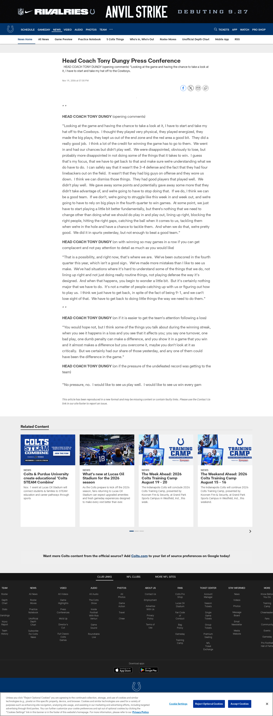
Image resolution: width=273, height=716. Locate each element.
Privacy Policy (140, 712)
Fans (267, 618)
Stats (4, 609)
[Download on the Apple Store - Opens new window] (123, 670)
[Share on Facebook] (183, 90)
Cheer (122, 618)
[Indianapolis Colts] (136, 687)
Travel (122, 612)
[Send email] (198, 90)
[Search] (215, 29)
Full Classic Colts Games (63, 636)
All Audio (93, 594)
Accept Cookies (240, 703)
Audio (94, 588)
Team (4, 588)
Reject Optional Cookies (209, 703)
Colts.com (139, 556)
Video (63, 588)
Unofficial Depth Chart (33, 621)
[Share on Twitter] (191, 90)
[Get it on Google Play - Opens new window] (148, 671)
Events (267, 630)
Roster (4, 594)
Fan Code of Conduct (180, 615)
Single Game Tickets (208, 615)
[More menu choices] (111, 29)
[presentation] (250, 532)
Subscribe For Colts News (33, 633)
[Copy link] (206, 88)
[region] (136, 704)
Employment (150, 600)
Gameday (180, 634)
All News (33, 594)
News (33, 588)
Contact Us (150, 594)
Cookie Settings (178, 703)
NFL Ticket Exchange (208, 646)
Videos (236, 600)
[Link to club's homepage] (10, 29)
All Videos (63, 594)
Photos (121, 588)
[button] (131, 531)
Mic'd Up (63, 618)
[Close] (267, 704)
